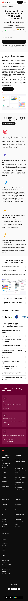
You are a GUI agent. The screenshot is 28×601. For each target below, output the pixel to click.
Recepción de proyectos (19, 484)
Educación (4, 521)
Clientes (3, 548)
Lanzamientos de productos (20, 477)
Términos (11, 593)
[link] (4, 6)
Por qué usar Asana (7, 88)
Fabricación (4, 524)
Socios (16, 524)
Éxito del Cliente (18, 519)
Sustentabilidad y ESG (6, 573)
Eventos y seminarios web (20, 514)
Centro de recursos (18, 511)
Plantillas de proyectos (19, 516)
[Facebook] (16, 589)
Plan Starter (4, 472)
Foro (16, 509)
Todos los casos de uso (19, 489)
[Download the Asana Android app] (18, 597)
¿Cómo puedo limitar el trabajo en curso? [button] (11, 346)
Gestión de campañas (19, 459)
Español (15, 584)
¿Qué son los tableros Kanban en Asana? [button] (11, 331)
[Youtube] (19, 589)
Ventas (3, 511)
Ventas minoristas (5, 516)
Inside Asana (4, 553)
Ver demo (5, 424)
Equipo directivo (5, 545)
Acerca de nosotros (5, 543)
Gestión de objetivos (19, 468)
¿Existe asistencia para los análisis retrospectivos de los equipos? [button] (11, 372)
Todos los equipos (5, 533)
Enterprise (4, 477)
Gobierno (4, 519)
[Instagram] (14, 589)
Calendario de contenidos (20, 461)
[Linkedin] (12, 589)
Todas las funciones (6, 463)
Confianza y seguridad (6, 564)
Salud (3, 514)
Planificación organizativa (20, 474)
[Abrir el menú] (25, 2)
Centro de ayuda (18, 499)
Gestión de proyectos (6, 486)
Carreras (3, 550)
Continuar (14, 41)
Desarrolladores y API (19, 521)
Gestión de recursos (6, 488)
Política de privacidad (15, 45)
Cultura (3, 555)
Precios (3, 469)
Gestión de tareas (18, 487)
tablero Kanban (17, 71)
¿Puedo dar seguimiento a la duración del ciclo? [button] (9, 367)
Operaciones (4, 504)
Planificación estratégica (19, 482)
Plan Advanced (5, 474)
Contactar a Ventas (7, 441)
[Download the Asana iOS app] (9, 597)
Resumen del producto (6, 460)
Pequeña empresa (5, 499)
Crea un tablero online (8, 123)
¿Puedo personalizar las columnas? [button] (11, 336)
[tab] (14, 267)
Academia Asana (18, 504)
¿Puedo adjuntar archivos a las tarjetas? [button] (10, 362)
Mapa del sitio (17, 526)
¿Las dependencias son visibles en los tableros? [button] (11, 356)
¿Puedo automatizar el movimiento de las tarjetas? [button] (11, 340)
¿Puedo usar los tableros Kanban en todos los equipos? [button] (12, 351)
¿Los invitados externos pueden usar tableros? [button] (12, 378)
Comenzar (20, 2)
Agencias (4, 530)
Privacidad (4, 567)
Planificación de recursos (20, 479)
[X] (9, 589)
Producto (4, 509)
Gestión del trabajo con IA (7, 483)
